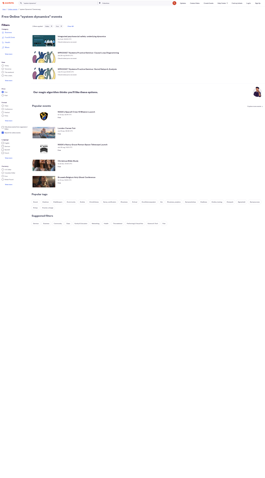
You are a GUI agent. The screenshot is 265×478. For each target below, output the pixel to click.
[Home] (8, 3)
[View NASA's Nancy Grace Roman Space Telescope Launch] (44, 149)
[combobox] (137, 3)
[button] (222, 3)
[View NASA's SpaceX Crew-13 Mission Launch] (44, 116)
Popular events (41, 105)
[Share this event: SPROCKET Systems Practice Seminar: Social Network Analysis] (257, 77)
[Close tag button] (51, 26)
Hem (4, 9)
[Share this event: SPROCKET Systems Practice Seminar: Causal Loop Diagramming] (257, 61)
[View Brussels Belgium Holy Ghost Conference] (44, 181)
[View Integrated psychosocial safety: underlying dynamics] (44, 40)
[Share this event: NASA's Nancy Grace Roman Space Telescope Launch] (257, 153)
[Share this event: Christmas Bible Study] (257, 169)
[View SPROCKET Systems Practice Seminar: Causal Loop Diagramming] (44, 57)
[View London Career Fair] (44, 132)
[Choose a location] (100, 3)
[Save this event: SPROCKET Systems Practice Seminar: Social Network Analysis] (261, 77)
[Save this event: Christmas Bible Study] (261, 169)
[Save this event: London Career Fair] (261, 136)
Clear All (70, 26)
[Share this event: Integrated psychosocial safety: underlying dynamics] (257, 44)
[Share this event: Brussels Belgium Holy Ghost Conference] (257, 185)
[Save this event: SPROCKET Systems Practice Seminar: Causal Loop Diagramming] (261, 61)
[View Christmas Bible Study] (44, 165)
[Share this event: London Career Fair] (257, 136)
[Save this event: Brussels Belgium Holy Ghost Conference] (261, 185)
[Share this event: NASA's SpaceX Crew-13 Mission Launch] (257, 120)
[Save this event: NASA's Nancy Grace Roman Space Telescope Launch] (261, 153)
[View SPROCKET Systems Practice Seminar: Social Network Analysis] (44, 73)
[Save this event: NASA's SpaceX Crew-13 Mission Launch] (261, 120)
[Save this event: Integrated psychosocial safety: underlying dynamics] (261, 44)
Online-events (12, 9)
